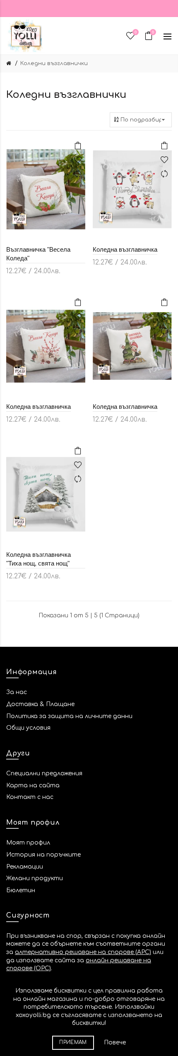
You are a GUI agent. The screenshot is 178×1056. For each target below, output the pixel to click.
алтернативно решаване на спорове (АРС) (83, 952)
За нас (16, 692)
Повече (115, 1042)
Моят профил (28, 843)
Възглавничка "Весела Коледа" (38, 254)
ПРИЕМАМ (73, 1042)
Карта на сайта (33, 785)
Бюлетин (20, 890)
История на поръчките (43, 855)
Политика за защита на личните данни (69, 716)
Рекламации (24, 867)
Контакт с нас (29, 797)
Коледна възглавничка (125, 249)
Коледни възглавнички (54, 63)
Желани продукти (34, 878)
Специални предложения (44, 773)
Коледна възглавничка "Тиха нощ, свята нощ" (38, 559)
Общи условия (28, 728)
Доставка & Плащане (40, 704)
